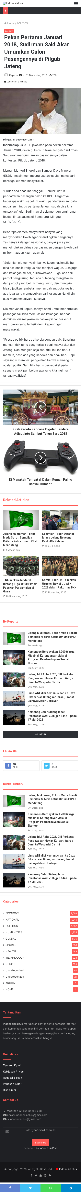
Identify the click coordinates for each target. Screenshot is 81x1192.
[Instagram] (45, 1175)
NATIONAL (12, 919)
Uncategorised (15, 970)
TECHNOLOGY (15, 957)
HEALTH (11, 951)
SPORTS (11, 945)
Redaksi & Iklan (12, 1077)
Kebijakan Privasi (13, 1071)
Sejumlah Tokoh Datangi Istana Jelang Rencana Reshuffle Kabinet (58, 537)
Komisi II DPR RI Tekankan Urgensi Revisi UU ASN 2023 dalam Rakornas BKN (59, 583)
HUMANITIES (14, 932)
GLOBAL (11, 938)
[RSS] (50, 1175)
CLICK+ (10, 964)
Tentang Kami (11, 1065)
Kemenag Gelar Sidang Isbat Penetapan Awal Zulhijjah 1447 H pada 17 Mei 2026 (52, 715)
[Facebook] (31, 1175)
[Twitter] (35, 1175)
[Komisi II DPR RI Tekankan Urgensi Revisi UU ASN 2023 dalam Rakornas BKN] (60, 566)
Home (10, 23)
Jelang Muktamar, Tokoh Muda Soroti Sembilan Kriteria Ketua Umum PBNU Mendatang (52, 636)
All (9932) (40, 734)
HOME (9, 989)
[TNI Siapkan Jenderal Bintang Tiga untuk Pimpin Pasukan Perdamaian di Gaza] (21, 566)
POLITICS (22, 23)
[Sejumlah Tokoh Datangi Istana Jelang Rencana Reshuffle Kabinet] (60, 520)
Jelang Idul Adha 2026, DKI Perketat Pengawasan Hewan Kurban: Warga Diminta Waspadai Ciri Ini (51, 678)
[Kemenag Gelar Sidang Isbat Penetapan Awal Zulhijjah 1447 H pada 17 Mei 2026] (14, 717)
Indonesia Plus (48, 1148)
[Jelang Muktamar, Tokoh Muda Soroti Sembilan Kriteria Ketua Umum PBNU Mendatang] (21, 520)
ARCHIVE (11, 983)
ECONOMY (12, 913)
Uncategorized (15, 976)
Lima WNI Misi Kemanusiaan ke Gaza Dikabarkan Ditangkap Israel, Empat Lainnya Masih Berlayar (51, 697)
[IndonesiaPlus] (13, 3)
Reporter (14, 75)
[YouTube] (40, 1175)
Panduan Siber (12, 1083)
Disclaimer (9, 1090)
